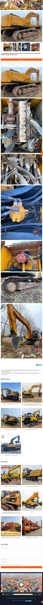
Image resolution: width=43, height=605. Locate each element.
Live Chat (22, 59)
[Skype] (30, 601)
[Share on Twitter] (38, 365)
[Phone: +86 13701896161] (42, 152)
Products (18, 600)
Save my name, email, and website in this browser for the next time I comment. (14, 564)
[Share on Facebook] (36, 365)
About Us (13, 600)
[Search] (41, 2)
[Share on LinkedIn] (40, 365)
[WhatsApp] (29, 601)
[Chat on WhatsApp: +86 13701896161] (42, 154)
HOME (22, 600)
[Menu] (38, 2)
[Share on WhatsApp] (41, 365)
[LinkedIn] (28, 601)
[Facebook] (25, 601)
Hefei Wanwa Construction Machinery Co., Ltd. (21, 598)
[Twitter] (26, 601)
